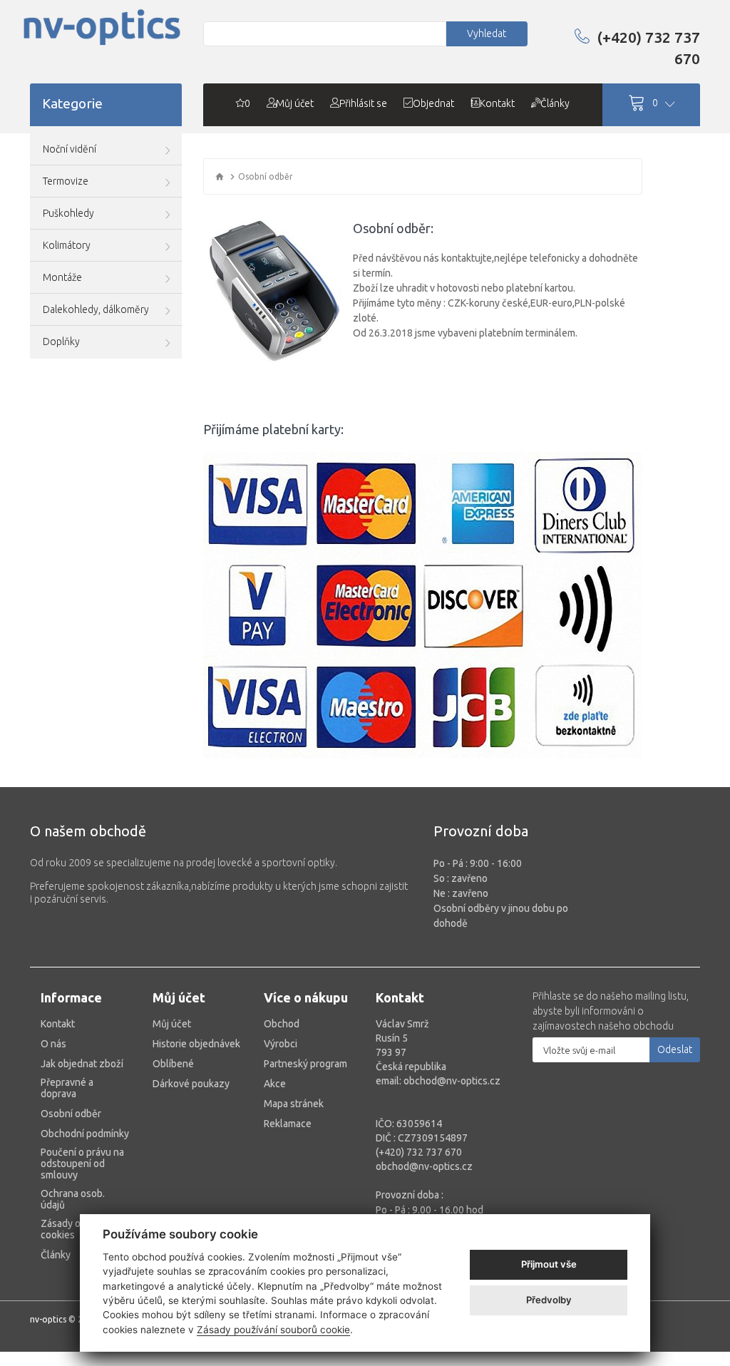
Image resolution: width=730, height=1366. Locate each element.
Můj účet (172, 1023)
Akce (275, 1083)
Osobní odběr (71, 1113)
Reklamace (288, 1123)
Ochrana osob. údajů (73, 1199)
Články (56, 1254)
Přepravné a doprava (67, 1088)
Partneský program (305, 1063)
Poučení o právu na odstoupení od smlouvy (82, 1163)
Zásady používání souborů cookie (273, 1329)
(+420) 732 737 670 (648, 48)
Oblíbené (173, 1063)
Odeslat (674, 1049)
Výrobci (280, 1043)
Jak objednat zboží (82, 1063)
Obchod (281, 1023)
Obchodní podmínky (85, 1133)
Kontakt (58, 1023)
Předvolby (549, 1299)
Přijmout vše (549, 1264)
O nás (53, 1043)
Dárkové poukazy (191, 1083)
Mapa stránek (294, 1103)
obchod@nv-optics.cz (424, 1166)
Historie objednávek (196, 1043)
